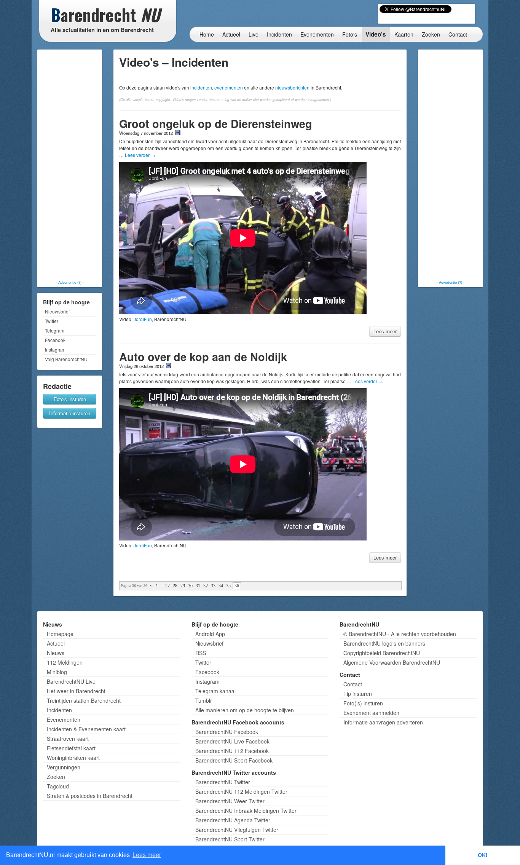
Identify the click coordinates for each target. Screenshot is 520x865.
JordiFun (143, 319)
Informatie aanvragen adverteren (383, 722)
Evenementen (317, 34)
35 (228, 585)
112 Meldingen (65, 662)
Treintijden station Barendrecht (84, 700)
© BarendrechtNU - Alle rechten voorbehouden (399, 634)
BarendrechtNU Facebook (226, 731)
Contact (457, 34)
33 (213, 585)
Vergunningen (63, 767)
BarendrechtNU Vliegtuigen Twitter (236, 829)
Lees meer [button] (146, 855)
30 (190, 585)
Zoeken (431, 34)
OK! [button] (483, 855)
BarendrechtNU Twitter (222, 782)
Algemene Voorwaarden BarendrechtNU (391, 662)
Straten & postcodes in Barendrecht (89, 795)
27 (167, 585)
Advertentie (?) (69, 282)
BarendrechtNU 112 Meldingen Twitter (241, 791)
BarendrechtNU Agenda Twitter (232, 820)
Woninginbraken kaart (73, 757)
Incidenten (279, 34)
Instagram (55, 349)
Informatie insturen (69, 413)
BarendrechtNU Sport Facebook (234, 760)
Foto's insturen (70, 399)
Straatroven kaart (68, 738)
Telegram (54, 330)
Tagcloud (58, 786)
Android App (210, 634)
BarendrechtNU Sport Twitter (230, 839)
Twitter (51, 321)
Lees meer (385, 331)
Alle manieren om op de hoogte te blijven (244, 710)
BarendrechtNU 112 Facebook (232, 751)
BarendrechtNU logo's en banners (384, 643)
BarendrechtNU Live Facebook (232, 741)
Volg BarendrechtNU (66, 359)
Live (253, 34)
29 (182, 585)
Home (206, 34)
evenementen (228, 87)
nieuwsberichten (292, 87)
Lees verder (140, 155)
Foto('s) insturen (363, 703)
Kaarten (403, 34)
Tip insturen (357, 693)
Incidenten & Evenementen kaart (86, 729)
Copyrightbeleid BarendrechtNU (381, 653)
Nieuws (55, 653)
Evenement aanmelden (371, 712)
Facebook (55, 340)
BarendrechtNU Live (71, 681)
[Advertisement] (69, 165)
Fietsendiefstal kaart (71, 748)
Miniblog (57, 672)
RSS (200, 653)
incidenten (201, 87)
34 (221, 585)
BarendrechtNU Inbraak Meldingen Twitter (246, 810)
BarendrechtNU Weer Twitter (230, 801)
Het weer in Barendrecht (76, 691)
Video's (375, 34)
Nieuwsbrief (57, 311)
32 (205, 585)
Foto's (349, 34)
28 (175, 585)
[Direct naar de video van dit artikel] (178, 132)
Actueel (231, 34)
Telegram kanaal (215, 691)
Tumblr (203, 700)
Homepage (60, 634)
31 (198, 585)
